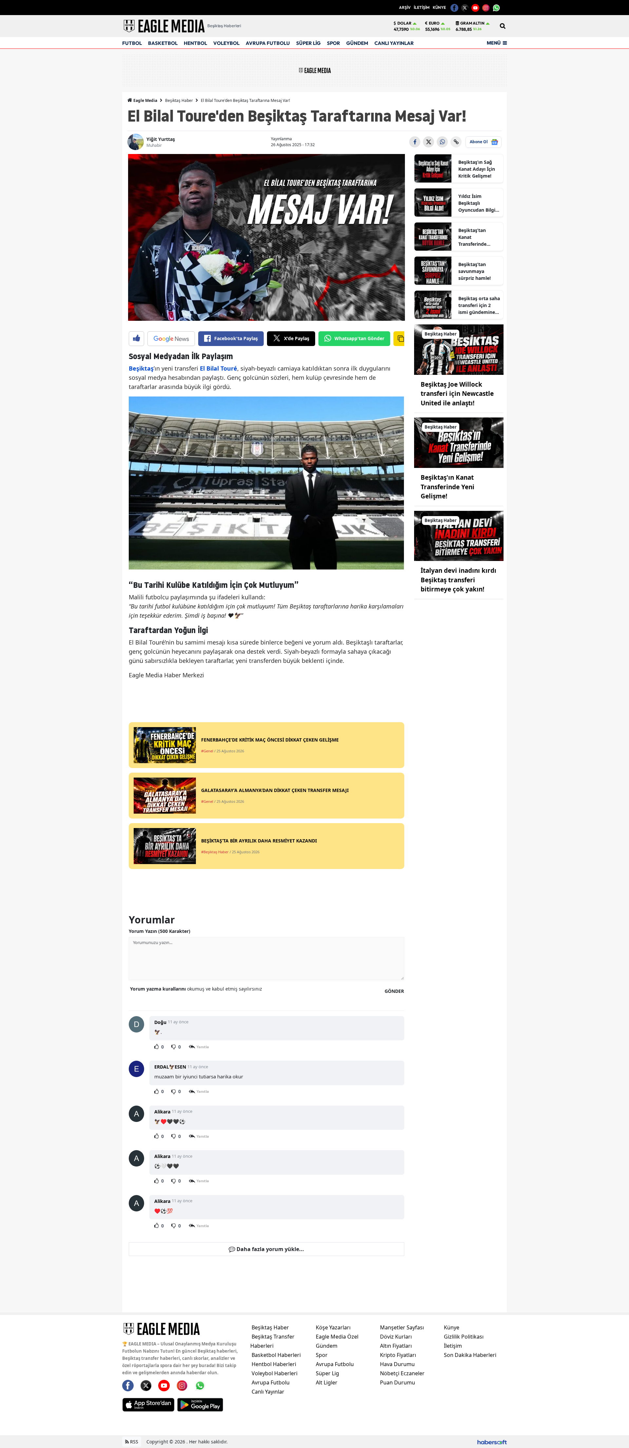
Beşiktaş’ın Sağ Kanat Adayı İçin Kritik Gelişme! (476, 169)
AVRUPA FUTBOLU (268, 43)
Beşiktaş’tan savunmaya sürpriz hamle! (474, 271)
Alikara (162, 1112)
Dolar (404, 23)
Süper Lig (327, 1373)
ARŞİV (404, 7)
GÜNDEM (357, 43)
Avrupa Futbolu (271, 1382)
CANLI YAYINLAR (394, 43)
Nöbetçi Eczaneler (402, 1373)
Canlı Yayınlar (268, 1391)
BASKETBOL (163, 43)
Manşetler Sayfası (402, 1327)
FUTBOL (132, 43)
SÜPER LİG (308, 43)
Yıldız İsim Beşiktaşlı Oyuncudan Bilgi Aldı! (476, 203)
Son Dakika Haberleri (470, 1355)
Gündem (326, 1345)
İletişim (453, 1345)
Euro (434, 23)
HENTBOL (195, 43)
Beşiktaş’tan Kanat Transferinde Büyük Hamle (473, 237)
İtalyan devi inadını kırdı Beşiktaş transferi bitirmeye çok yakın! (458, 579)
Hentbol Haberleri (274, 1364)
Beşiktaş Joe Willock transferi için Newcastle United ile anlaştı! (457, 393)
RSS (133, 1441)
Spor (322, 1355)
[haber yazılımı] (492, 1441)
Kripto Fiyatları (398, 1355)
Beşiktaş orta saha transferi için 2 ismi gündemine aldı (479, 305)
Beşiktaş (141, 368)
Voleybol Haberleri (274, 1373)
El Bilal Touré (217, 368)
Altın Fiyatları (396, 1345)
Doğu (160, 1022)
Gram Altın (472, 23)
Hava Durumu (397, 1364)
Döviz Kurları (396, 1336)
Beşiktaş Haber (179, 100)
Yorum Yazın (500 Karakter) (159, 931)
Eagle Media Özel (337, 1336)
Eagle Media (144, 100)
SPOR (333, 43)
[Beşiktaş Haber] (459, 349)
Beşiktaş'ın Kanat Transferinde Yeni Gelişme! (447, 486)
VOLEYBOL (226, 43)
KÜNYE (439, 7)
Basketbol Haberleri (276, 1355)
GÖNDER (394, 991)
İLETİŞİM (421, 7)
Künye (451, 1327)
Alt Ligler (326, 1382)
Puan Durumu (397, 1382)
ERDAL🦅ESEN (170, 1067)
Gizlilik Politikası (464, 1336)
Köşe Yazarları (333, 1327)
